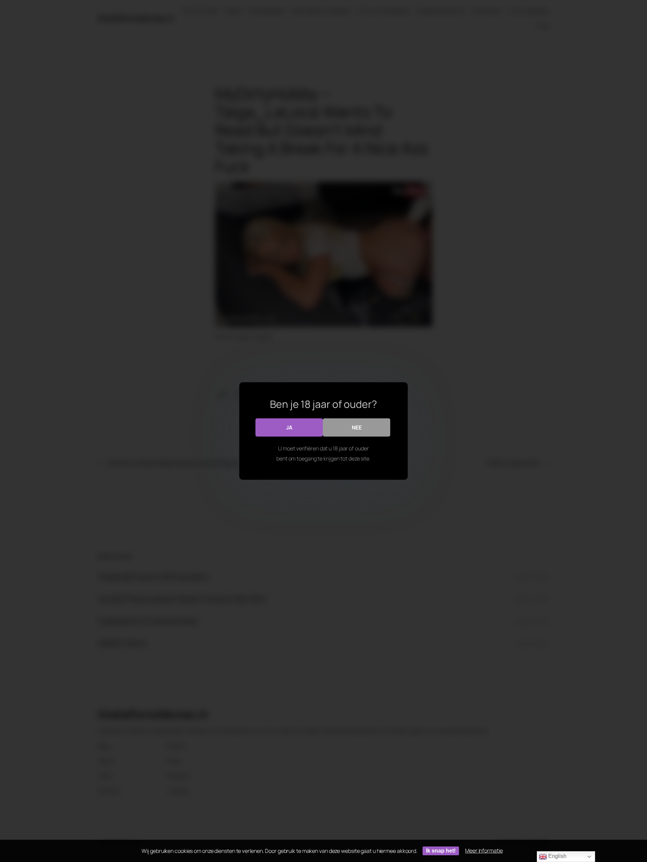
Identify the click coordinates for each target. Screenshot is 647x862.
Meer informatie (484, 850)
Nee (357, 427)
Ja (289, 427)
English (556, 856)
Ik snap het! (441, 851)
